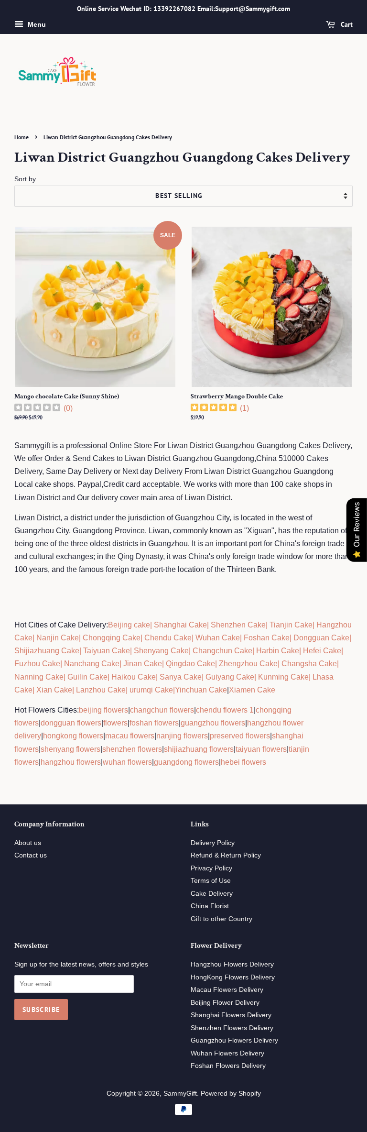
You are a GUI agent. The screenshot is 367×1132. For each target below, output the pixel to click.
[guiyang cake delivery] (204, 677)
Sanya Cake (181, 677)
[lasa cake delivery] (312, 677)
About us (27, 842)
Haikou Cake (133, 677)
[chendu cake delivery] (143, 638)
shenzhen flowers (132, 749)
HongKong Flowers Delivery (233, 977)
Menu (36, 24)
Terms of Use (211, 880)
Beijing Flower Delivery (225, 1002)
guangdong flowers (186, 762)
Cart (346, 24)
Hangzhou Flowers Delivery (232, 964)
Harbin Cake (276, 651)
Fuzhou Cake (37, 663)
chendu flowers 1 (225, 710)
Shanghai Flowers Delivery (231, 1015)
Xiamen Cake (252, 690)
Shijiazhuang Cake (46, 651)
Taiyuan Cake (106, 651)
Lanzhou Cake (101, 690)
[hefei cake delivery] (302, 651)
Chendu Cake (168, 638)
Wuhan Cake (217, 638)
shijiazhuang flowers (199, 749)
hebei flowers (243, 762)
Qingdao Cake (189, 663)
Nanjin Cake (57, 638)
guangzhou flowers (213, 723)
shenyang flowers (70, 749)
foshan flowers (154, 723)
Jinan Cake (142, 663)
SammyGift (180, 1093)
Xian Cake (54, 690)
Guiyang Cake (229, 677)
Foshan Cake (267, 638)
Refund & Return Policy (226, 855)
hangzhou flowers (71, 762)
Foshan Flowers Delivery (228, 1065)
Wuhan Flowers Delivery (227, 1053)
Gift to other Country (221, 919)
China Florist (210, 906)
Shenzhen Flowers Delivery (232, 1028)
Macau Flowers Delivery (227, 989)
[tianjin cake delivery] (269, 625)
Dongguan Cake (321, 638)
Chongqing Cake (111, 638)
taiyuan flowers (261, 749)
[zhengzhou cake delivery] (218, 663)
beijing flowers (103, 710)
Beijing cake (129, 625)
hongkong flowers (73, 736)
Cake (163, 690)
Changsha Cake (308, 663)
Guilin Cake (86, 677)
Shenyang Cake (161, 651)
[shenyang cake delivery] (133, 651)
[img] (37, 409)
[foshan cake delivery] (243, 638)
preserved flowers (240, 736)
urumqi (140, 690)
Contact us (30, 855)
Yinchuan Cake (201, 690)
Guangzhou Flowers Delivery (234, 1040)
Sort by (25, 179)
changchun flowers (162, 710)
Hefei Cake (322, 651)
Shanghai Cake (179, 625)
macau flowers (129, 736)
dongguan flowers (71, 723)
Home (21, 137)
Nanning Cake (39, 677)
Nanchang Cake (91, 663)
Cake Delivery (212, 893)
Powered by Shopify (231, 1093)
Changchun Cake (222, 651)
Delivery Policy (213, 842)
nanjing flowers (182, 736)
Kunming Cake (282, 677)
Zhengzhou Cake (248, 663)
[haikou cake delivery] (110, 677)
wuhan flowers (127, 762)
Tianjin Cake (291, 625)
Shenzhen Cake (238, 625)
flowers (115, 723)
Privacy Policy (211, 868)
